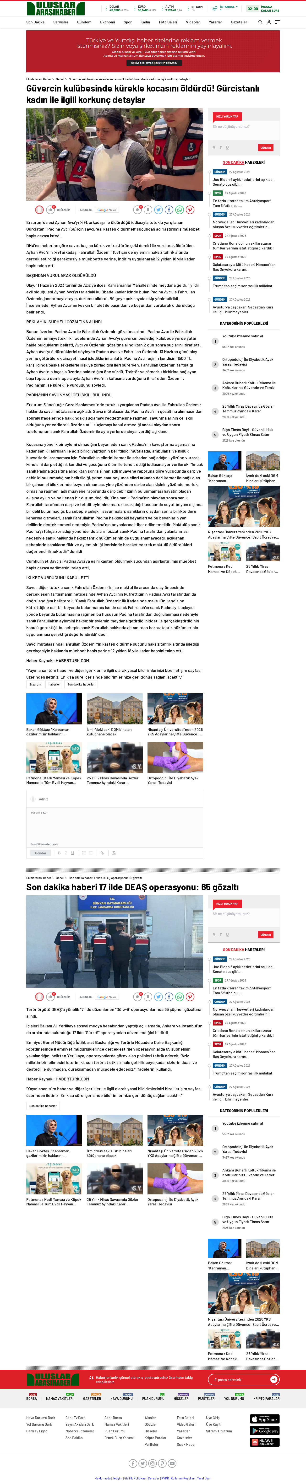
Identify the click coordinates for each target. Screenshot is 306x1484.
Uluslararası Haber (38, 79)
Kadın (145, 22)
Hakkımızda (103, 1478)
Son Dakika (35, 22)
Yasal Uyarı (204, 1478)
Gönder (40, 853)
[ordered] (84, 853)
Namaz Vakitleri (60, 1397)
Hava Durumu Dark (40, 1417)
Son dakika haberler (81, 684)
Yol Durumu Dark (39, 1424)
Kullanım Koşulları (183, 1478)
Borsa (31, 1397)
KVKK (165, 1478)
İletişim (117, 1478)
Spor (128, 22)
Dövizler (151, 1424)
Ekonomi (107, 22)
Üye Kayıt (213, 1424)
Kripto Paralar (266, 1397)
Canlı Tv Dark (76, 1417)
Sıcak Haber (186, 1444)
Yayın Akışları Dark (80, 1424)
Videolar (193, 22)
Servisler (60, 22)
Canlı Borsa (113, 1417)
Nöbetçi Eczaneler (80, 1431)
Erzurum (35, 684)
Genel (60, 79)
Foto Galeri (168, 22)
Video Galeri (186, 1424)
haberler (54, 684)
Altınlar (150, 1417)
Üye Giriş (212, 1417)
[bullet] (90, 853)
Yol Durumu (234, 1397)
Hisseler (181, 1397)
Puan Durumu (153, 1397)
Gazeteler (239, 22)
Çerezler (153, 1478)
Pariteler (206, 1397)
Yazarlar (215, 22)
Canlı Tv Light (36, 1431)
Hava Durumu (121, 1397)
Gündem (84, 22)
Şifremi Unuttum (219, 1431)
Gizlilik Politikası (135, 1478)
